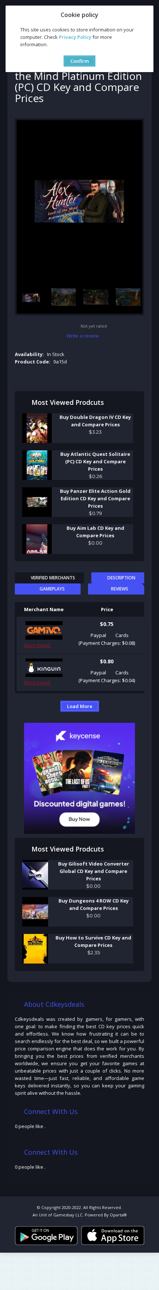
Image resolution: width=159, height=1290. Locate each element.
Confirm (79, 61)
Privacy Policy (75, 37)
